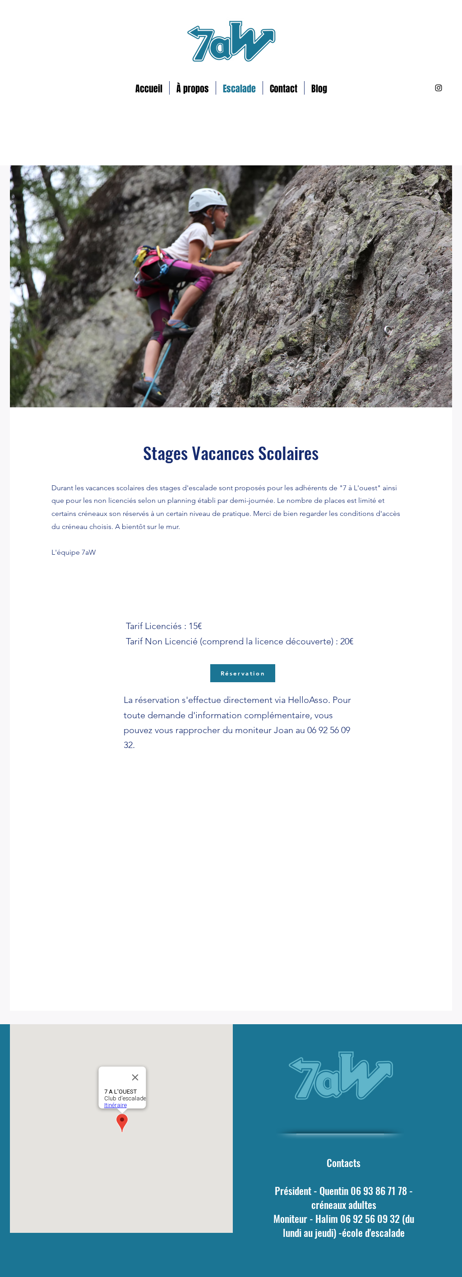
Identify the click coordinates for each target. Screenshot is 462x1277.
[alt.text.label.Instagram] (438, 87)
